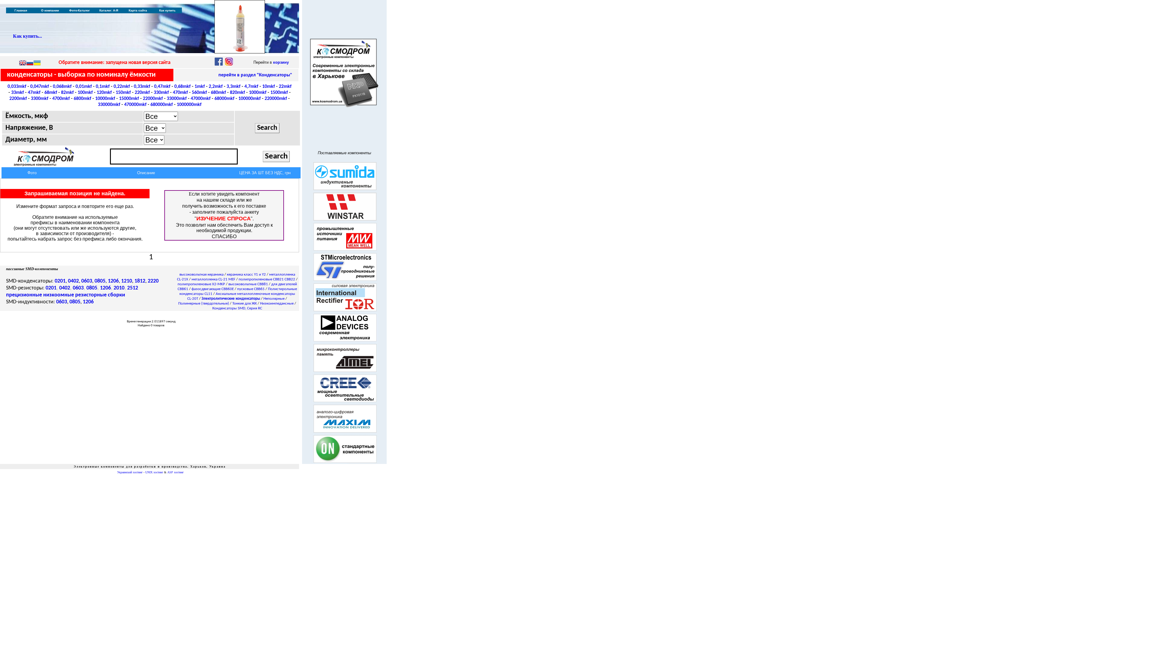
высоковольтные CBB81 (248, 284)
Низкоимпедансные (277, 303)
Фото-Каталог (79, 10)
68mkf (50, 92)
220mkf (142, 92)
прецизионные (24, 295)
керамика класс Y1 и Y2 (246, 274)
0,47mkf (162, 86)
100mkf (85, 92)
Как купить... (27, 36)
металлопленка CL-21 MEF (213, 279)
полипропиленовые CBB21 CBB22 (267, 279)
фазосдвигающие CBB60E (213, 289)
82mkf (67, 92)
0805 (100, 281)
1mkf (200, 86)
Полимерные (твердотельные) (203, 303)
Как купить (167, 10)
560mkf (199, 92)
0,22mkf (122, 86)
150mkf (123, 92)
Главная (20, 10)
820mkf (237, 92)
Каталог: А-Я (108, 10)
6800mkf (82, 98)
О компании (50, 10)
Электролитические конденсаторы (230, 299)
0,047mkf (39, 86)
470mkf (180, 92)
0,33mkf (142, 86)
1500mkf (279, 92)
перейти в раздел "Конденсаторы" (255, 75)
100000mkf (249, 98)
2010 (119, 288)
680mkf (218, 92)
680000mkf (161, 104)
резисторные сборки (100, 295)
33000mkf (177, 98)
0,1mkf (103, 86)
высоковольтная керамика (201, 274)
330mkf (161, 92)
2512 (132, 288)
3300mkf (39, 98)
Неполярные (274, 299)
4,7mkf (251, 86)
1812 (139, 281)
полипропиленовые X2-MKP (201, 284)
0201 (60, 281)
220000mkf (276, 98)
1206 (113, 281)
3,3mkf (233, 86)
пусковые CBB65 (251, 289)
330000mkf (109, 104)
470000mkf (135, 104)
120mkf (104, 92)
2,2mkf (216, 86)
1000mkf (257, 92)
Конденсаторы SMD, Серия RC (237, 308)
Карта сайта (138, 10)
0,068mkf (62, 86)
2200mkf (18, 98)
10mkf (268, 86)
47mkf (34, 92)
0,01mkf (84, 86)
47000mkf (201, 98)
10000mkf (105, 98)
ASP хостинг (175, 472)
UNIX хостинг (154, 472)
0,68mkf (182, 86)
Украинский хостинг (130, 472)
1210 (126, 281)
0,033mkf (17, 86)
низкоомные (58, 295)
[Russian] (30, 63)
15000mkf (129, 98)
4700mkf (61, 98)
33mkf (17, 92)
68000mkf (224, 98)
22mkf (285, 86)
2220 (153, 281)
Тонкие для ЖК (244, 303)
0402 (73, 281)
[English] (22, 63)
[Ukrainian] (37, 63)
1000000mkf (189, 104)
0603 (86, 281)
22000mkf (153, 98)
